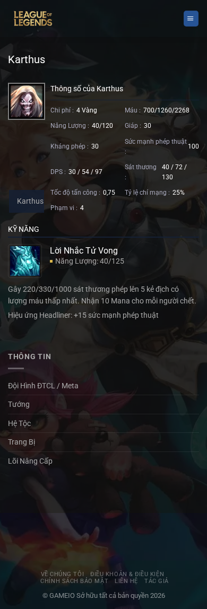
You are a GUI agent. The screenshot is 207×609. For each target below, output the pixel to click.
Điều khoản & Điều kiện (127, 574)
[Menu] (191, 18)
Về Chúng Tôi (62, 574)
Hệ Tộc (19, 423)
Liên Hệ (126, 581)
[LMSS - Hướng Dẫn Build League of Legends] (33, 18)
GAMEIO (62, 595)
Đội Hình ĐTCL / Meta (43, 385)
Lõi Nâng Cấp (30, 461)
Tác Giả (156, 581)
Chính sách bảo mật (74, 581)
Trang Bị (21, 442)
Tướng (19, 404)
